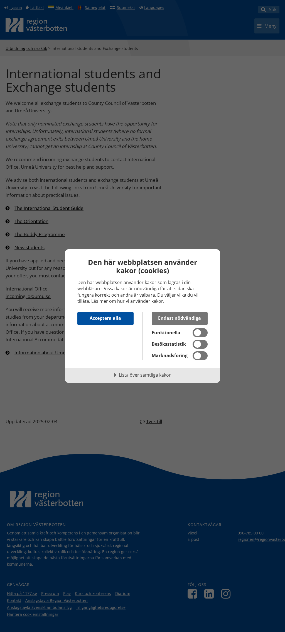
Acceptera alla (105, 318)
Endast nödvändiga (179, 318)
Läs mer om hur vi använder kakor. (127, 301)
